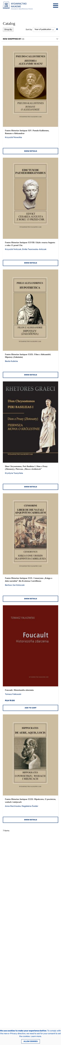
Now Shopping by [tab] (12, 39)
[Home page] (18, 5)
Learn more (36, 1036)
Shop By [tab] (8, 29)
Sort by (29, 29)
